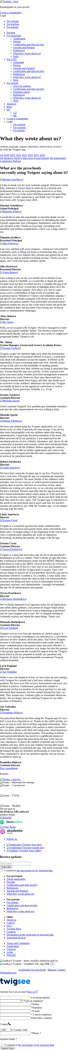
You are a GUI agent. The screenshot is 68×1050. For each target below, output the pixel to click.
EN (8, 109)
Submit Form (7, 1048)
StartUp (18, 158)
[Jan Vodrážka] (8, 671)
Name (35, 1004)
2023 (24, 155)
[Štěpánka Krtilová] (10, 211)
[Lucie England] (9, 628)
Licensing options (40, 997)
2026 (6, 155)
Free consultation (9, 768)
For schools (13, 21)
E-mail (35, 1011)
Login (10, 952)
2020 (42, 155)
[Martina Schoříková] (11, 179)
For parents (12, 27)
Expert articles (41, 158)
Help (15, 56)
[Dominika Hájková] (11, 712)
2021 (36, 155)
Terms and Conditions (18, 943)
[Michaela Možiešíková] (13, 599)
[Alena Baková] (9, 272)
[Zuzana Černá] (8, 520)
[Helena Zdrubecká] (11, 420)
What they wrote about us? (27, 53)
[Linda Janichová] (10, 467)
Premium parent (21, 92)
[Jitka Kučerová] (9, 243)
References (19, 50)
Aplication (18, 62)
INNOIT (11, 955)
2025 (12, 155)
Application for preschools (32, 969)
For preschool (14, 35)
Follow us (12, 839)
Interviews (28, 158)
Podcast (17, 161)
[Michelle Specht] (9, 400)
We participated (58, 158)
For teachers (13, 24)
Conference (6, 161)
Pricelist (11, 32)
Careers (11, 922)
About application (16, 879)
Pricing (17, 41)
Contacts (11, 931)
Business (8, 158)
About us (11, 103)
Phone (36, 1033)
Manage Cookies (56, 969)
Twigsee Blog (14, 928)
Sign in (31, 991)
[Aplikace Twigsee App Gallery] (24, 850)
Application (19, 38)
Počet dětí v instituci (41, 1018)
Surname (36, 1007)
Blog (9, 106)
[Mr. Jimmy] (7, 322)
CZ (15, 112)
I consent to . (29, 1045)
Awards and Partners (24, 47)
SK (15, 115)
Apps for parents (22, 86)
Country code (20, 1029)
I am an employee (33, 1000)
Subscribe (6, 867)
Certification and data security (28, 44)
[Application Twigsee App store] (24, 844)
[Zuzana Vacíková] (10, 348)
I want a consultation (11, 12)
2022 (30, 155)
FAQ (9, 925)
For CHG (12, 59)
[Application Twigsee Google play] (25, 847)
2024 (18, 155)
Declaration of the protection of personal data (30, 934)
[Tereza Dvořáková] (11, 549)
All (1, 155)
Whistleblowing (8, 972)
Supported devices (16, 937)
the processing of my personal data (35, 870)
